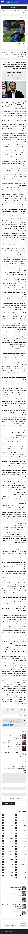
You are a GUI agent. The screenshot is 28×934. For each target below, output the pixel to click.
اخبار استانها (8, 817)
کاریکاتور (20, 859)
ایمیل (24, 792)
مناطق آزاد (7, 872)
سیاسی (16, 75)
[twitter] (4, 725)
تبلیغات (7, 833)
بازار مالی (20, 830)
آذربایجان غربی (7, 815)
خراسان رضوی (7, 838)
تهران (20, 836)
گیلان (7, 867)
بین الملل (20, 833)
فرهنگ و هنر (7, 854)
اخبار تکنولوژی (20, 820)
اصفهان (20, 825)
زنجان (20, 843)
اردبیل (7, 822)
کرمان (20, 862)
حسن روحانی (18, 722)
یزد (20, 877)
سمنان (7, 846)
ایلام (7, 828)
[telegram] (6, 725)
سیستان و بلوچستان (7, 849)
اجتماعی (20, 817)
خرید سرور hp (14, 925)
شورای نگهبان (12, 722)
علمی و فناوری (7, 851)
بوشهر (7, 830)
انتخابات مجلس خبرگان (8, 720)
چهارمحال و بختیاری (20, 838)
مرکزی (20, 872)
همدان (7, 875)
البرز (20, 828)
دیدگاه (24, 772)
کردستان (7, 859)
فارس (20, 854)
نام (25, 786)
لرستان (20, 869)
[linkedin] (8, 725)
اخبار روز (7, 820)
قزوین (20, 856)
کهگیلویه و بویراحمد (20, 864)
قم (7, 856)
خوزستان (7, 841)
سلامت (20, 846)
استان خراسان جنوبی (16, 720)
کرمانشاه (7, 862)
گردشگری (7, 864)
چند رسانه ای (8, 836)
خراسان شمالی (20, 841)
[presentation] (25, 34)
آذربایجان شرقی (20, 815)
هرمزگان (20, 875)
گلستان (20, 867)
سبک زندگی (7, 843)
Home (25, 52)
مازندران (7, 869)
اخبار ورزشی (20, 822)
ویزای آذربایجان (7, 925)
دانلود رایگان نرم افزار (22, 925)
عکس (20, 851)
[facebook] (11, 725)
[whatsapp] (13, 725)
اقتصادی (7, 825)
